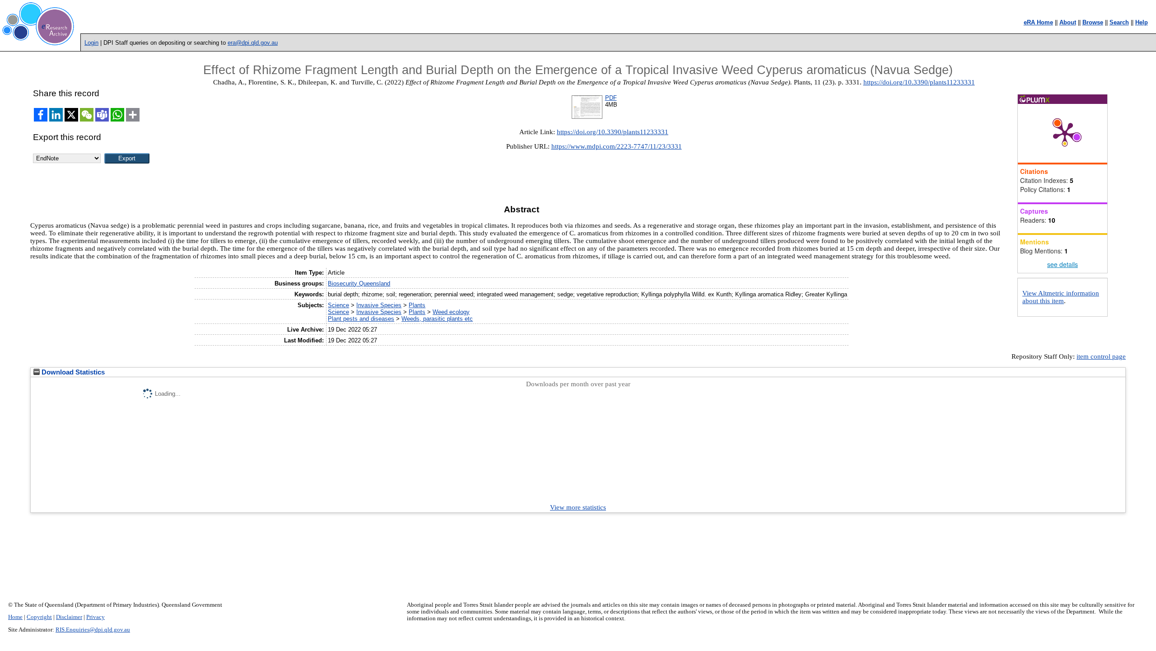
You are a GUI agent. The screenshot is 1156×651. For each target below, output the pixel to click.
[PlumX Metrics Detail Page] (1065, 133)
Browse (1092, 22)
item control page (1101, 356)
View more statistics (578, 507)
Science (338, 305)
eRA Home (1038, 22)
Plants (417, 305)
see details (1062, 264)
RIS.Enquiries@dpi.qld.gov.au (93, 630)
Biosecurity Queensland (359, 283)
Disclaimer (69, 617)
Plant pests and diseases (361, 318)
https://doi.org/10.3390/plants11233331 (919, 82)
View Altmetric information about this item (1060, 297)
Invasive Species (378, 305)
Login (91, 42)
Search (1119, 22)
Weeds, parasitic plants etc (437, 318)
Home (15, 617)
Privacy (95, 617)
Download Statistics (72, 372)
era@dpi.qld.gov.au (253, 42)
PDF (611, 97)
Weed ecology (451, 312)
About (1067, 22)
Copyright (39, 617)
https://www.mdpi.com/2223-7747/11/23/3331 (616, 146)
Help (1141, 22)
